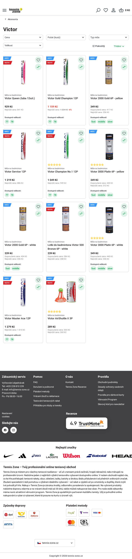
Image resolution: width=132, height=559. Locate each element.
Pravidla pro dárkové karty (111, 395)
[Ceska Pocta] (21, 514)
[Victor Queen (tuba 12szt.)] (23, 73)
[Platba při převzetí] (84, 522)
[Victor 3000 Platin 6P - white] (108, 219)
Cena (7, 37)
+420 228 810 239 (15, 386)
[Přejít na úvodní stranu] (15, 10)
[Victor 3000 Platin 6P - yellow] (108, 146)
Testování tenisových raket (46, 401)
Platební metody (41, 391)
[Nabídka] (4, 10)
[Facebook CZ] (5, 430)
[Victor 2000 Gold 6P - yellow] (108, 73)
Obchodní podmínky (108, 382)
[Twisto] (84, 512)
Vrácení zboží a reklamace (46, 396)
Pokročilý (100, 46)
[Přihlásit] (113, 10)
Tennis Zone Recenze (76, 387)
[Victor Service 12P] (23, 146)
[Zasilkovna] (34, 514)
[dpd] (8, 514)
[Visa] (97, 512)
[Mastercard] (71, 522)
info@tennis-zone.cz (19, 389)
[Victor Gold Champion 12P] (66, 73)
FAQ (35, 382)
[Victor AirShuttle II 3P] (66, 293)
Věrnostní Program (107, 399)
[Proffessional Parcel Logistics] (8, 524)
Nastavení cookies (5, 415)
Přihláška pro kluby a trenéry (47, 405)
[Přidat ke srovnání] (38, 67)
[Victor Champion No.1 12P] (66, 146)
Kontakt (70, 382)
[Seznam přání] (105, 10)
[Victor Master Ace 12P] (23, 293)
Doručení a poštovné (43, 387)
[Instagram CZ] (13, 430)
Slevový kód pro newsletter (111, 404)
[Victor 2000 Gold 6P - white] (23, 219)
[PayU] (71, 512)
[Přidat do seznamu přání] (38, 60)
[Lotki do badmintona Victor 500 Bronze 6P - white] (66, 219)
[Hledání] (98, 10)
